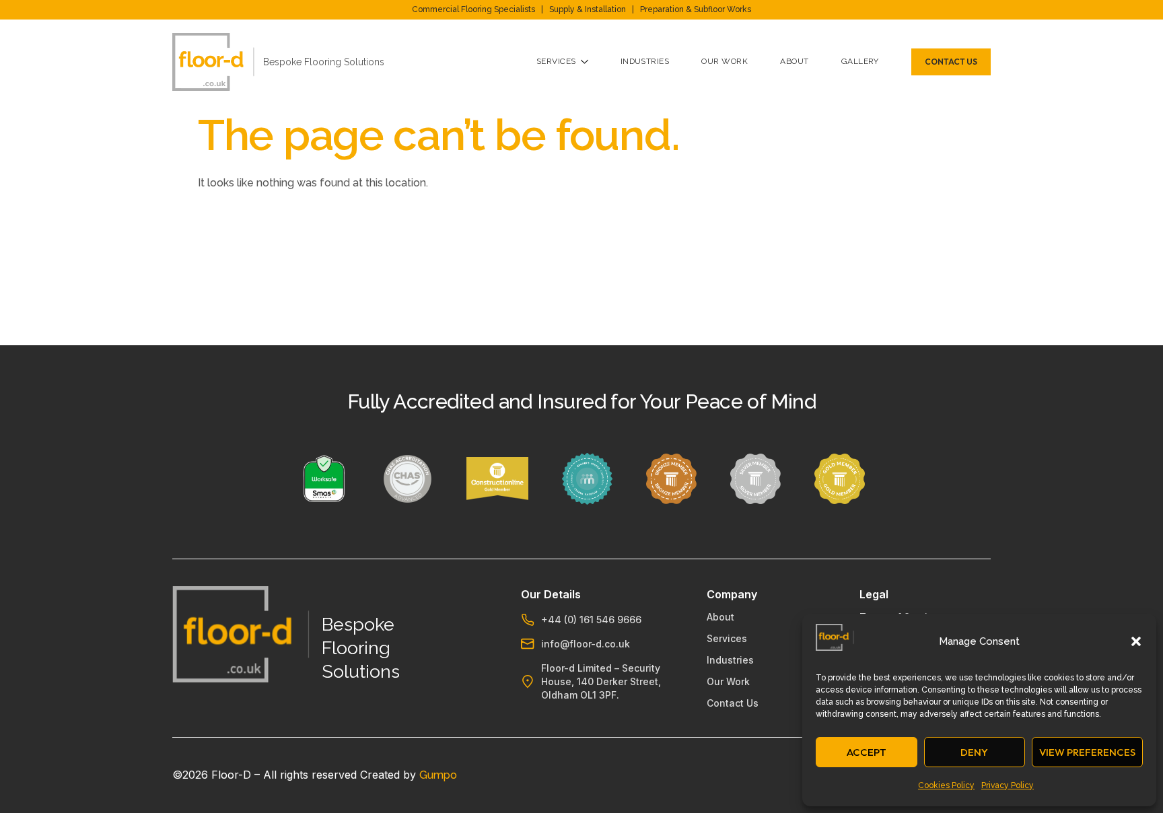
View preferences (1087, 752)
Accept (866, 752)
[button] (1136, 641)
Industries (645, 61)
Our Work (724, 61)
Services (556, 61)
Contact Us (733, 703)
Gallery (860, 61)
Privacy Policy (1007, 785)
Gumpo (438, 775)
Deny (974, 752)
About (794, 61)
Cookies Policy (946, 785)
